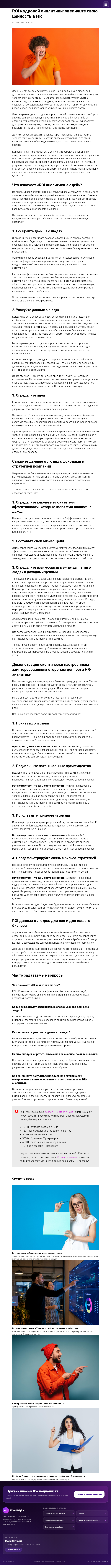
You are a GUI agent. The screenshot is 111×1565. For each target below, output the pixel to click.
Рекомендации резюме (54, 1520)
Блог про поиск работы (54, 1527)
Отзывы (81, 1513)
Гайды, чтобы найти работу (89, 1520)
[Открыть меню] (106, 4)
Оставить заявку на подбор (89, 1494)
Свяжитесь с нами (67, 1157)
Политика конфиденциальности (96, 1561)
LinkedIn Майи (13, 1550)
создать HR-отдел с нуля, (59, 1111)
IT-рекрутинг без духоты (55, 1513)
